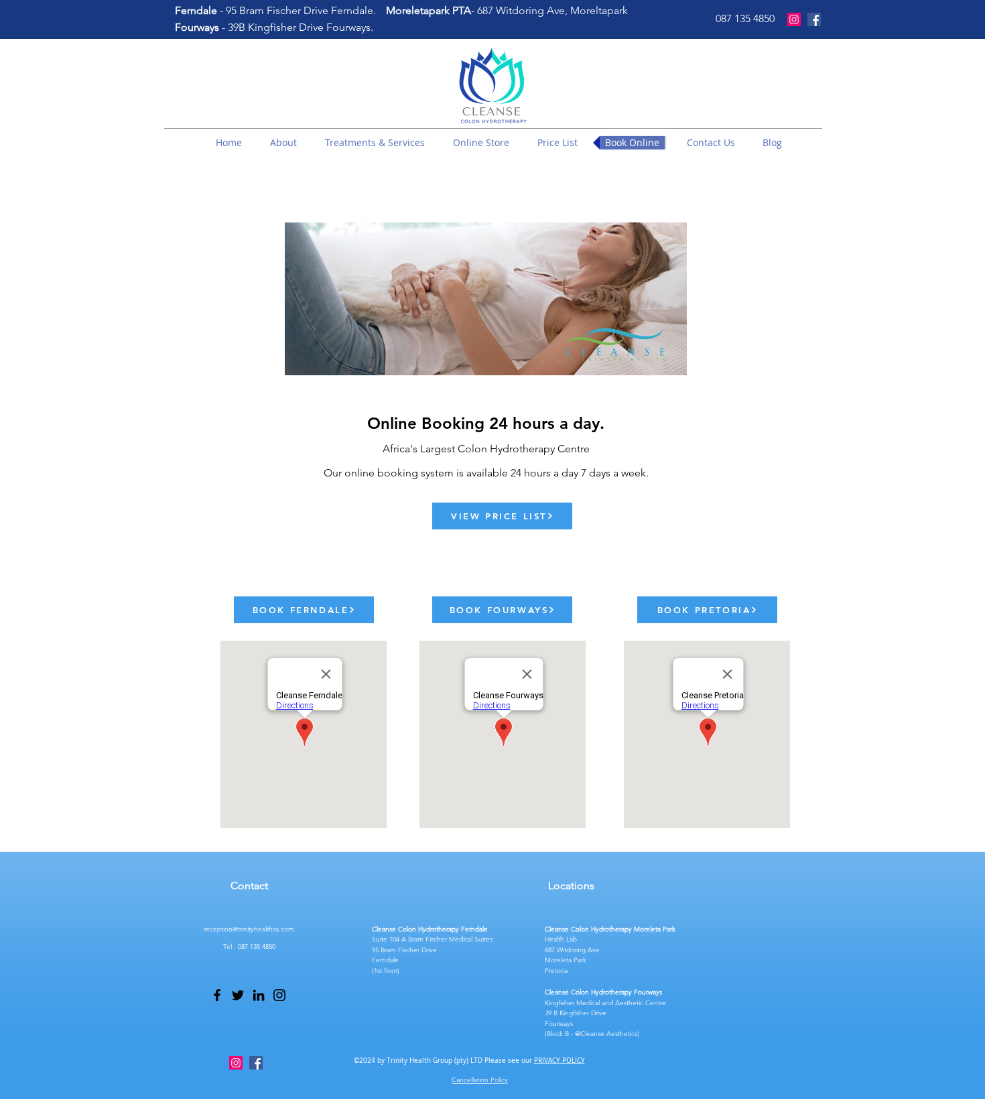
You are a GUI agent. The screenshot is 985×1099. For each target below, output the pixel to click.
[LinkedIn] (259, 995)
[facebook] (814, 19)
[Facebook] (217, 995)
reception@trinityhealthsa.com (249, 929)
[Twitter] (238, 995)
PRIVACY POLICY (559, 1060)
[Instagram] (794, 19)
